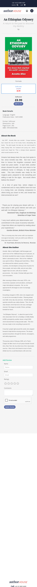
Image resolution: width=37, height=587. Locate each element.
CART (21, 5)
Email (6, 371)
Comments (7, 388)
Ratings (6, 379)
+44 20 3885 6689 (20, 3)
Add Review (7, 360)
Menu (32, 10)
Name (6, 364)
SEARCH (14, 5)
